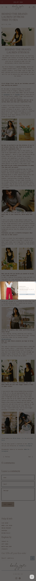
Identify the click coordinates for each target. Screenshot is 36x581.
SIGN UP (27, 294)
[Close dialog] (35, 282)
